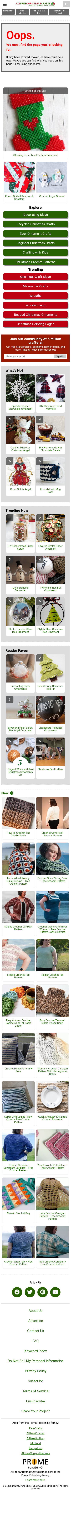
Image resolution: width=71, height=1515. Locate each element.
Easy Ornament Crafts (35, 234)
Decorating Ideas (35, 215)
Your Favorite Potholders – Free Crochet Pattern (52, 1166)
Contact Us (35, 1331)
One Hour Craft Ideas (35, 277)
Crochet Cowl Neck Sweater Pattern (52, 834)
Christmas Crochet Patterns (35, 262)
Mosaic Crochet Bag (18, 1213)
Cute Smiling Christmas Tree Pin (50, 687)
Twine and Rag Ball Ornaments (50, 589)
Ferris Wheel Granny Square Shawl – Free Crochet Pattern (18, 881)
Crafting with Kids (35, 252)
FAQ (35, 1341)
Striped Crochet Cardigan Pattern (18, 928)
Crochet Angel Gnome (51, 196)
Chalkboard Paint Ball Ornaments (50, 729)
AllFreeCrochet (35, 1433)
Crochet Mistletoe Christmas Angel (21, 449)
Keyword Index (35, 1351)
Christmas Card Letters (50, 769)
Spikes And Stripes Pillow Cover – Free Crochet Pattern (18, 1120)
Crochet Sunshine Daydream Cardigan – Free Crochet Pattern (18, 1168)
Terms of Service (35, 1391)
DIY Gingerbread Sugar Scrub (20, 547)
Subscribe (35, 1381)
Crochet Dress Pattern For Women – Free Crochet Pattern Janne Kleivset (52, 929)
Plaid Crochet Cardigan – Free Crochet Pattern (52, 1263)
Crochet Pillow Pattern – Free (18, 1070)
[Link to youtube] (55, 1292)
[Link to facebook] (17, 1292)
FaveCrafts (35, 1428)
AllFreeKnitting (35, 1438)
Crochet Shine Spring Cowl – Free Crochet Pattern (52, 880)
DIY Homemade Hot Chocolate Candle (50, 449)
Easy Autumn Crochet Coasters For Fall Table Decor (18, 1023)
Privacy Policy (29, 349)
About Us (35, 1311)
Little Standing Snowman (20, 589)
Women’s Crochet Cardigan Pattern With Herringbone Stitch (52, 1071)
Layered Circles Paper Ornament (50, 547)
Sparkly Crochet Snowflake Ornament (20, 407)
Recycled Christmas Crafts (35, 224)
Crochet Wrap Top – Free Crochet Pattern (18, 1263)
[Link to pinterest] (42, 1292)
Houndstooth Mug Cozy (50, 491)
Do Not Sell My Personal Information (36, 1361)
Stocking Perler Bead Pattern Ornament (35, 155)
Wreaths (35, 296)
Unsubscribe (35, 1401)
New (4, 793)
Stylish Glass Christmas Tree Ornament (50, 630)
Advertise (35, 1321)
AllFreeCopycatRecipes (35, 1453)
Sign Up (60, 356)
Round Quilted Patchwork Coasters (19, 198)
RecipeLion (35, 1448)
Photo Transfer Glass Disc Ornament (20, 630)
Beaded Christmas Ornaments (35, 315)
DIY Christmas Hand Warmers (50, 407)
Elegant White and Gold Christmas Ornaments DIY (21, 772)
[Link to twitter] (30, 1292)
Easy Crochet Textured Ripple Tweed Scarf (52, 1022)
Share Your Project (35, 1411)
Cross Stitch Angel (20, 489)
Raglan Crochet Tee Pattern (53, 976)
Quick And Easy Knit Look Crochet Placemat (52, 1118)
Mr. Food (35, 1443)
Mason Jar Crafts (35, 286)
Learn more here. (35, 1480)
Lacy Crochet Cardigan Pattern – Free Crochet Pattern (52, 1216)
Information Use (47, 349)
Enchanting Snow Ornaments (20, 687)
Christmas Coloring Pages (35, 324)
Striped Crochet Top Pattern (18, 976)
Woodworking (35, 305)
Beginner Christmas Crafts (36, 243)
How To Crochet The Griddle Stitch (18, 834)
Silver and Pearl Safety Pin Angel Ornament (20, 729)
